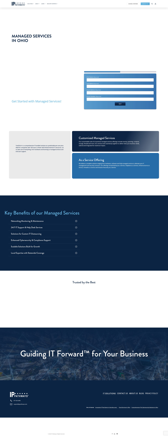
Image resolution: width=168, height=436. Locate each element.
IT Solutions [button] (109, 393)
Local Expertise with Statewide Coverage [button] (27, 252)
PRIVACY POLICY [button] (151, 393)
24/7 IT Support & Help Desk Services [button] (26, 227)
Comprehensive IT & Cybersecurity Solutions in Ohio (144, 407)
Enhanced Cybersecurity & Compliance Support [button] (31, 240)
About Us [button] (133, 393)
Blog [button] (141, 393)
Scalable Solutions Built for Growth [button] (25, 246)
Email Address (94, 90)
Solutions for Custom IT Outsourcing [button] (26, 233)
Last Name (93, 83)
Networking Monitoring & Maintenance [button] (27, 221)
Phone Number (94, 96)
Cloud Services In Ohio (124, 407)
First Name (93, 77)
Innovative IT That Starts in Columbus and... (106, 407)
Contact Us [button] (122, 393)
